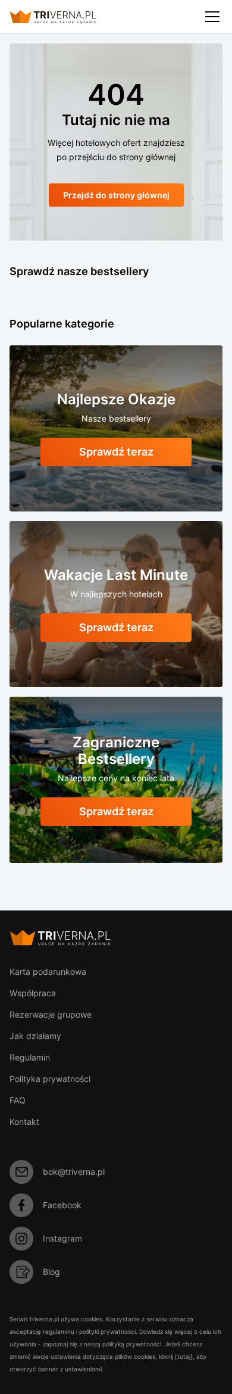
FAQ (18, 1100)
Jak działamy (35, 1036)
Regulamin (30, 1057)
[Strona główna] (63, 17)
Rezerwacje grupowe (51, 1014)
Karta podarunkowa (48, 971)
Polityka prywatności (50, 1079)
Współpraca (33, 993)
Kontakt (24, 1122)
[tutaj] (184, 1356)
